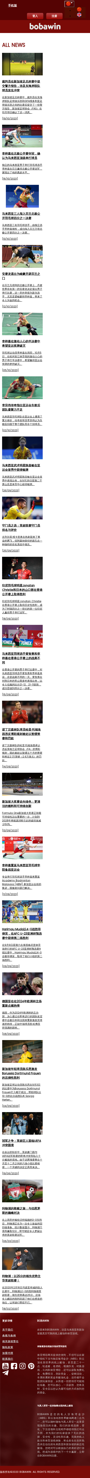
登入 (35, 16)
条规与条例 (9, 1335)
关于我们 (7, 1329)
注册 (54, 16)
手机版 (12, 5)
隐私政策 (7, 1347)
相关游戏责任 (10, 1341)
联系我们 (7, 1359)
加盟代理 (7, 1353)
